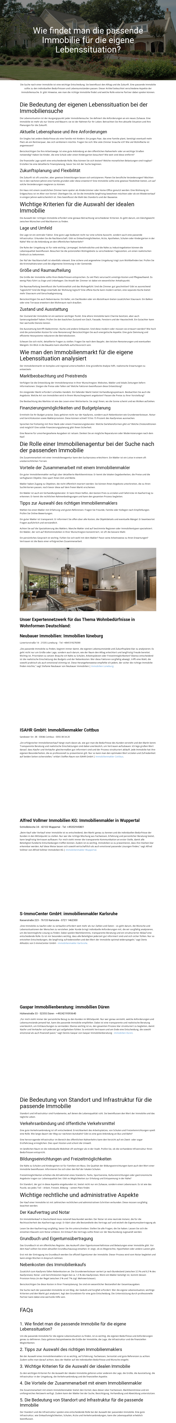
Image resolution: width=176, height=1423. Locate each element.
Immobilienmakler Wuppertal (81, 849)
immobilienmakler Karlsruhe (72, 943)
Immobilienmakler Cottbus (109, 756)
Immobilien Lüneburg (102, 666)
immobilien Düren (123, 1032)
